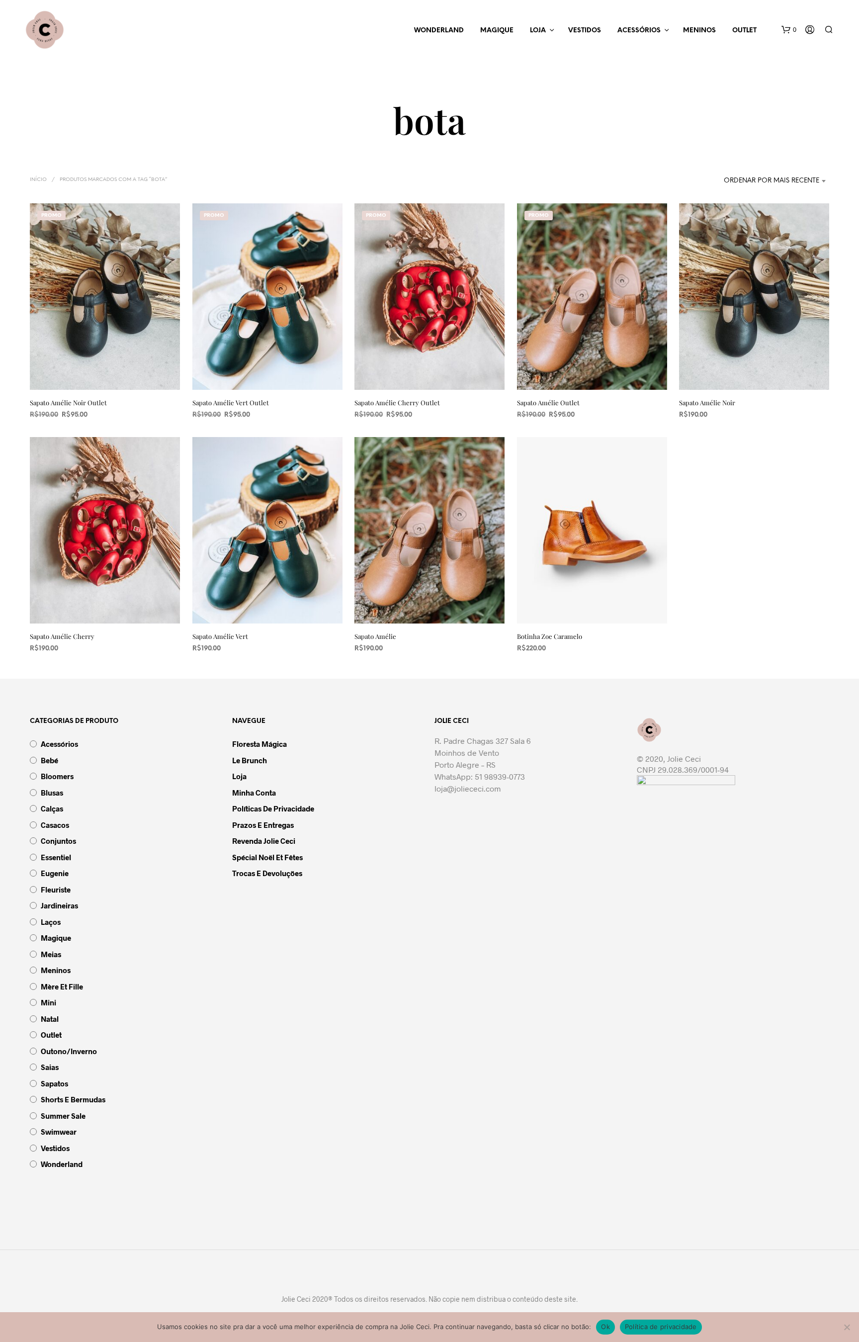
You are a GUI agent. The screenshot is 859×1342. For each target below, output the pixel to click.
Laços (51, 921)
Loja (538, 30)
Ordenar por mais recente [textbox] (771, 181)
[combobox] (756, 181)
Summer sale (63, 1115)
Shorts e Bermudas (73, 1099)
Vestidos (584, 30)
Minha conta (254, 792)
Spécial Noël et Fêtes (267, 857)
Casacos (55, 824)
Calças (52, 808)
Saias (50, 1067)
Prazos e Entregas (263, 824)
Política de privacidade (661, 1327)
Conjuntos (58, 840)
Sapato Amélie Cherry (62, 636)
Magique (497, 30)
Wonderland (439, 30)
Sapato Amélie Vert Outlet (230, 402)
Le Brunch (249, 760)
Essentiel (56, 857)
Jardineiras (59, 905)
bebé (49, 760)
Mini (48, 1002)
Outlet (744, 30)
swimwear (59, 1131)
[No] (847, 1327)
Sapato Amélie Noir (707, 402)
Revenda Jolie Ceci (263, 840)
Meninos (699, 30)
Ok (605, 1327)
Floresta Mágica (259, 743)
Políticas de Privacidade (273, 808)
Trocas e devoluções (267, 873)
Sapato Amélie (375, 636)
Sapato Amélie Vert (220, 636)
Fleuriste (56, 889)
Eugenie (55, 873)
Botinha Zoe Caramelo (549, 636)
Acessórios (639, 30)
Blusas (52, 792)
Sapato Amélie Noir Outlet (68, 402)
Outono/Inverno (69, 1051)
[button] (788, 30)
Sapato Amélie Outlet (548, 402)
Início (38, 179)
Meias (51, 954)
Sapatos (54, 1083)
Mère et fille (62, 986)
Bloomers (57, 776)
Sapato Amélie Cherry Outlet (397, 402)
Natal (50, 1018)
